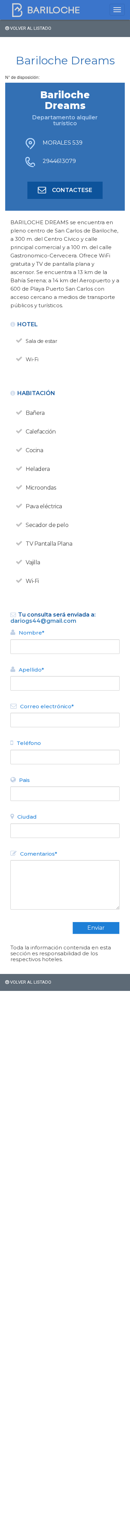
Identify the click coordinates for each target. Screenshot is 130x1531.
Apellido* (31, 669)
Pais (24, 780)
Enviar (96, 927)
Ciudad (27, 816)
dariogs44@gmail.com (43, 621)
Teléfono (29, 743)
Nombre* (31, 632)
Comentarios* (38, 853)
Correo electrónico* (47, 706)
